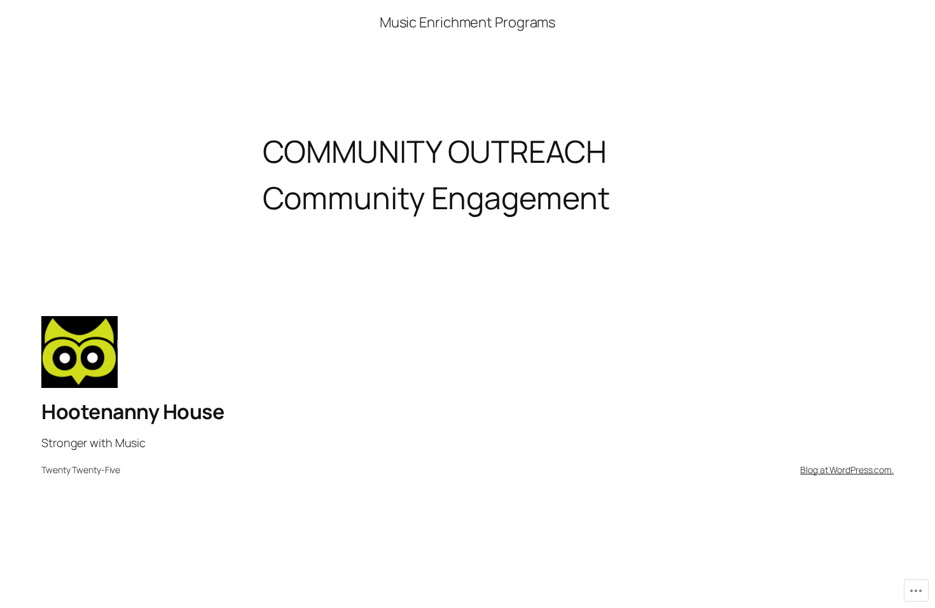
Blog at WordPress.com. (847, 470)
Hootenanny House (132, 411)
